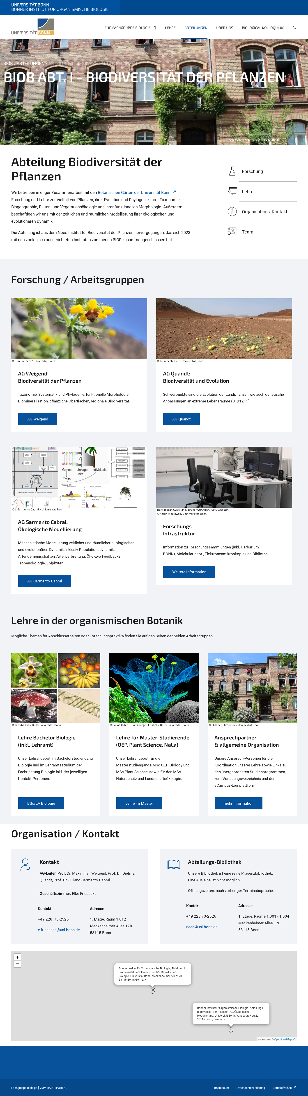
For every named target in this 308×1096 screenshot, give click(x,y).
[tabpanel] (154, 92)
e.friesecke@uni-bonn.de (59, 930)
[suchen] (293, 30)
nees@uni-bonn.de (202, 927)
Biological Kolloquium (263, 27)
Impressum (221, 1087)
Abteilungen (195, 27)
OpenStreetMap (283, 1039)
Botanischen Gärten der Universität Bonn (134, 192)
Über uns (224, 27)
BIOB (8, 63)
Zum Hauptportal (53, 1087)
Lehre (170, 27)
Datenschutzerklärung (251, 1087)
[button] (152, 991)
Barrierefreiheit (282, 1087)
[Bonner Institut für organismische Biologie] (32, 27)
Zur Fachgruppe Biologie (127, 27)
